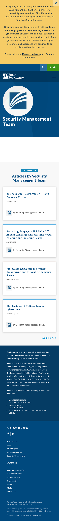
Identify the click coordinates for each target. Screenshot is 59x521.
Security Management (16, 456)
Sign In (53, 67)
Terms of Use (12, 502)
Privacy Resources (14, 452)
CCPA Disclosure (13, 504)
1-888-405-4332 (19, 428)
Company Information (16, 470)
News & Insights (13, 477)
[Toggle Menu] (54, 76)
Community (12, 481)
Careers (10, 484)
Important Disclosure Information (30, 502)
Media (9, 488)
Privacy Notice (26, 504)
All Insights (48, 338)
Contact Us (11, 492)
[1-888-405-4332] (43, 67)
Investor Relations (14, 474)
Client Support (12, 449)
